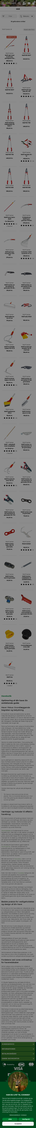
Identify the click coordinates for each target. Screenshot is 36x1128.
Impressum (24, 1115)
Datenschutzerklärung (15, 1115)
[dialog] (18, 564)
